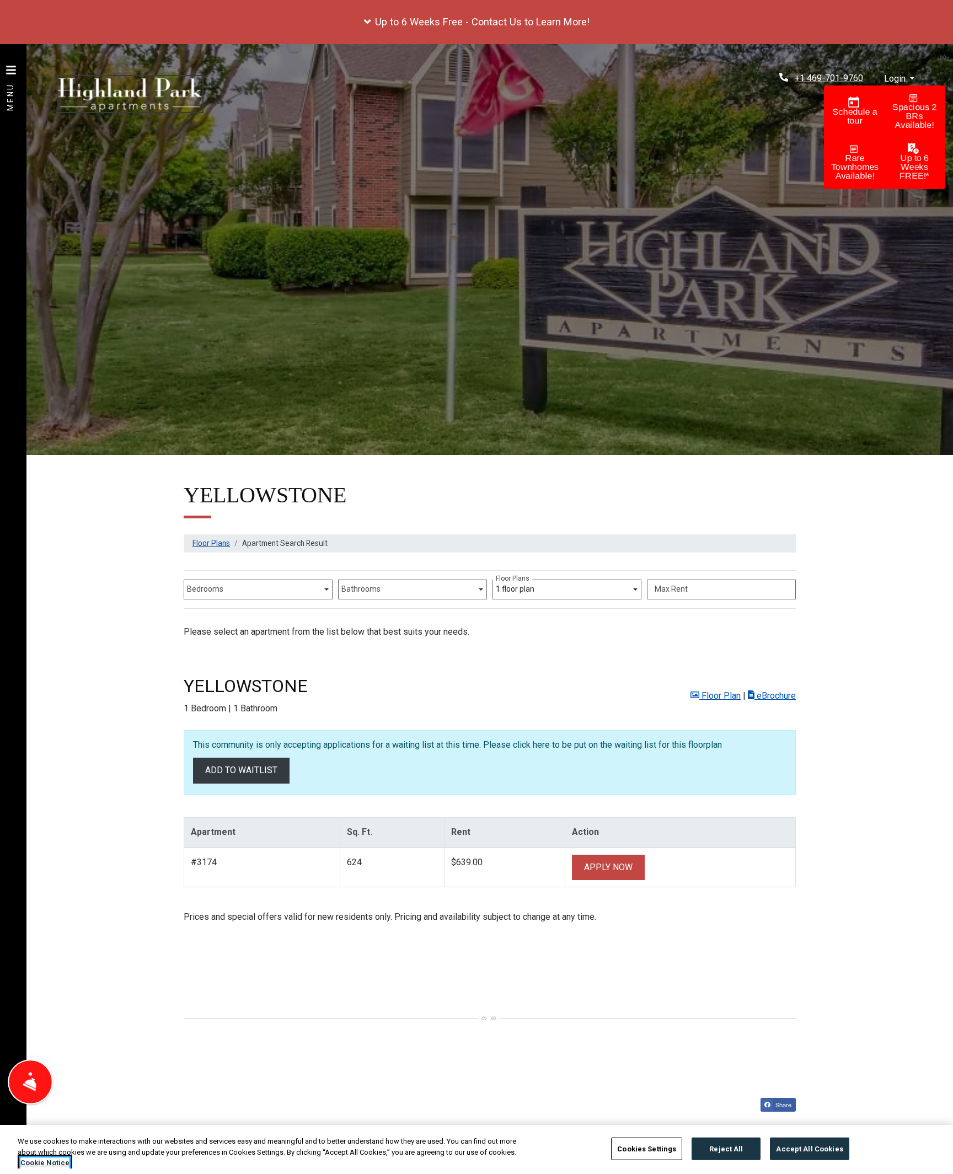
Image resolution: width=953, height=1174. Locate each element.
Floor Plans (211, 543)
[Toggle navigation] (11, 83)
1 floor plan (517, 587)
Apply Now (614, 866)
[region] (476, 1149)
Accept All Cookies (809, 1148)
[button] (476, 22)
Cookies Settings (646, 1148)
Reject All (726, 1148)
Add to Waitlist (241, 770)
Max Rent (671, 589)
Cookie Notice (44, 1163)
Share (782, 1104)
